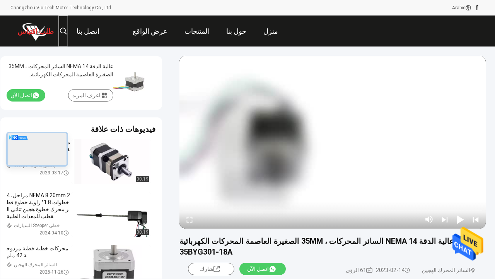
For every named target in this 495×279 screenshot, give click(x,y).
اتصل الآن (258, 269)
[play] (332, 142)
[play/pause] (460, 219)
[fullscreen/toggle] (189, 219)
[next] (444, 219)
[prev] (475, 219)
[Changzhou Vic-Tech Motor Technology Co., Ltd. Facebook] (477, 8)
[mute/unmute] (429, 219)
